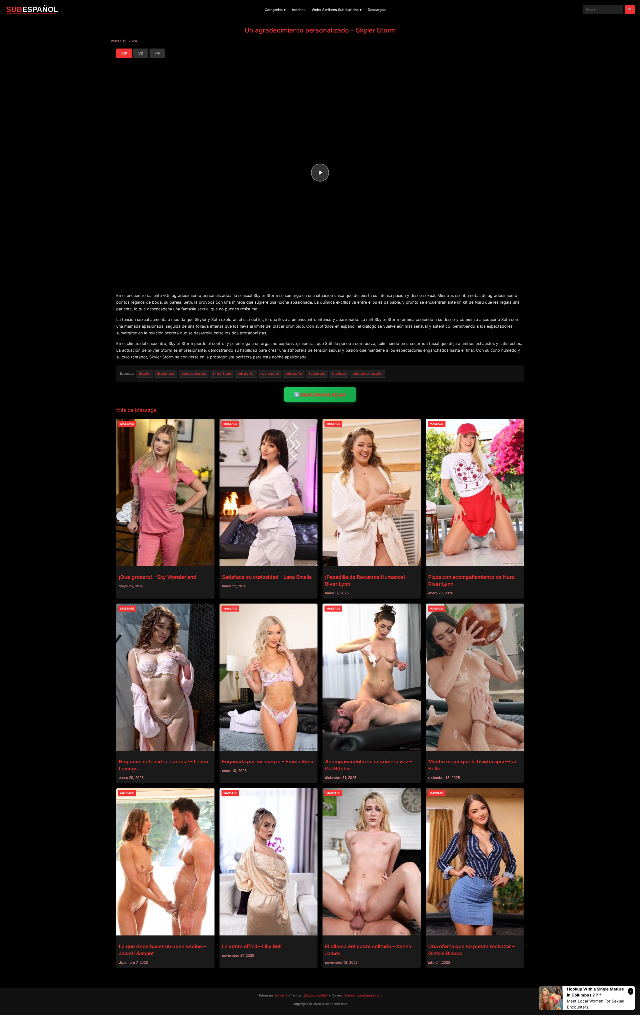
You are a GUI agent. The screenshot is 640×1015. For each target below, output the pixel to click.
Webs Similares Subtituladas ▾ (337, 10)
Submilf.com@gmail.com (363, 995)
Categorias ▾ (275, 10)
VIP (124, 53)
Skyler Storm (222, 373)
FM (157, 53)
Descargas (377, 10)
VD (140, 53)
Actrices (299, 10)
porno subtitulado (194, 373)
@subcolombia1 (316, 995)
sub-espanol (270, 373)
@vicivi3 (281, 995)
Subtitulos (339, 373)
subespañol (294, 373)
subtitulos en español (367, 373)
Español (144, 373)
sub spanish (246, 373)
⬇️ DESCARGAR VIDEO (320, 394)
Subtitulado (317, 373)
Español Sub (165, 373)
